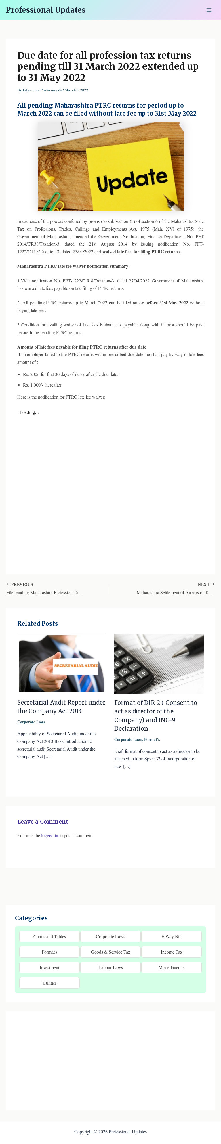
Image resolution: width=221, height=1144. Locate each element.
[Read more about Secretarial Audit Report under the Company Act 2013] (62, 663)
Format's (152, 739)
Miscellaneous (171, 967)
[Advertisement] (110, 1061)
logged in (49, 835)
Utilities (50, 983)
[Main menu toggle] (209, 10)
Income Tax (171, 952)
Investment (49, 967)
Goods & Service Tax (110, 952)
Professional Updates (45, 10)
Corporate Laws (31, 722)
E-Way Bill (171, 936)
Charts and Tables (49, 936)
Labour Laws (110, 967)
